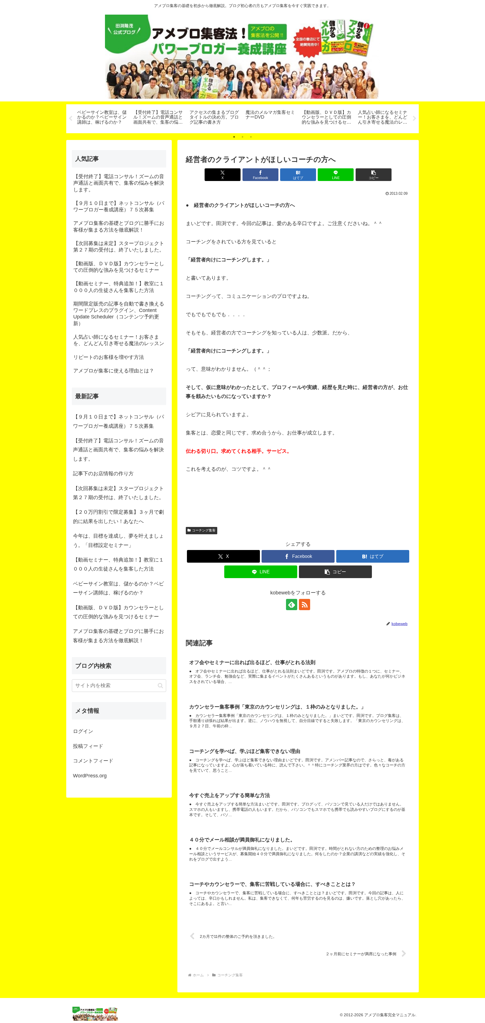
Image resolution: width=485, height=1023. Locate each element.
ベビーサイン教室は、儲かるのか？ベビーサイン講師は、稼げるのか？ (118, 588)
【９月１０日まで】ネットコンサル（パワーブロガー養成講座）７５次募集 (118, 421)
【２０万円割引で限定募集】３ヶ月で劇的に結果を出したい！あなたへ (118, 516)
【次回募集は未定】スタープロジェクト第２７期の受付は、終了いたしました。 (118, 493)
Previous (70, 118)
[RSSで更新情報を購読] (304, 604)
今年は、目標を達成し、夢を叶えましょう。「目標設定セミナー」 (118, 540)
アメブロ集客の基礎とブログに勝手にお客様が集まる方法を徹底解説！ (118, 635)
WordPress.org (90, 775)
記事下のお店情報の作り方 (103, 473)
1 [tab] (234, 137)
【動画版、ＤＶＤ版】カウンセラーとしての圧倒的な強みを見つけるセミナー (118, 612)
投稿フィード (88, 746)
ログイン (83, 731)
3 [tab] (251, 137)
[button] (374, 174)
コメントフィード (93, 761)
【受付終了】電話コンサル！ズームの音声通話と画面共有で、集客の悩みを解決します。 (118, 450)
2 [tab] (242, 137)
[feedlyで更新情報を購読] (291, 604)
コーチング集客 (204, 530)
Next (414, 118)
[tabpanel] (102, 118)
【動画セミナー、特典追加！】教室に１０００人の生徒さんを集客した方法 (118, 564)
